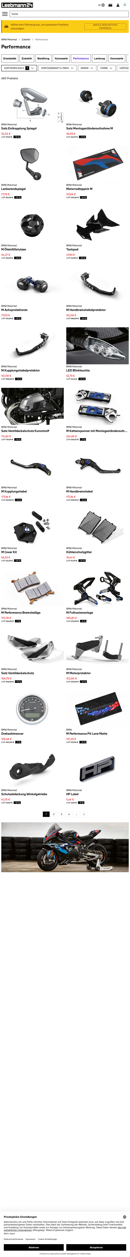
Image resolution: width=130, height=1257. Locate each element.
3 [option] (61, 814)
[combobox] (69, 14)
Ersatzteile (9, 58)
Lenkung (99, 58)
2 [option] (54, 814)
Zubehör (26, 39)
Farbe (104, 68)
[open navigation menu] (5, 14)
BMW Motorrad (9, 39)
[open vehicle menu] (110, 5)
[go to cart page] (125, 5)
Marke (85, 68)
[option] (76, 814)
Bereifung (43, 58)
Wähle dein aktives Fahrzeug (105, 26)
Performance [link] (41, 39)
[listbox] (65, 814)
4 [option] (69, 814)
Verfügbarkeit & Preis (55, 68)
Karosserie (61, 58)
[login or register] (118, 5)
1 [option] (46, 814)
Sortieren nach (16, 68)
